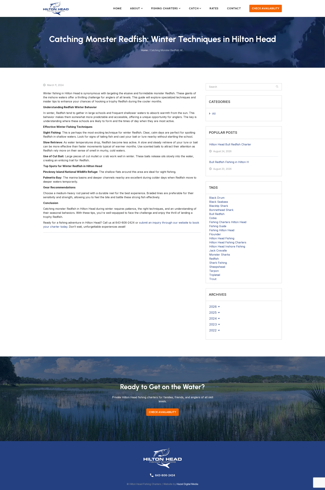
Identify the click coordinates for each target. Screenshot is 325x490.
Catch (194, 8)
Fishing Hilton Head (221, 230)
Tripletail (214, 275)
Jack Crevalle (218, 250)
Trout (212, 279)
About (135, 8)
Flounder (215, 234)
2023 (213, 324)
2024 (213, 318)
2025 (213, 312)
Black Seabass (218, 201)
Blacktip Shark (218, 206)
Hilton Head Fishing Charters (227, 242)
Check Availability (265, 8)
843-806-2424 (165, 475)
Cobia (212, 218)
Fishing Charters (164, 8)
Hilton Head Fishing (221, 238)
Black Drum (216, 197)
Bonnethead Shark (221, 210)
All (213, 113)
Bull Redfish (216, 214)
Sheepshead (217, 266)
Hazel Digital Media (187, 484)
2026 (213, 306)
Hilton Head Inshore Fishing (227, 246)
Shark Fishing (218, 262)
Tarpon (214, 271)
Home (117, 8)
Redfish (214, 258)
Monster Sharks (219, 254)
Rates (214, 8)
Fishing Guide (217, 226)
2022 (213, 330)
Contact (234, 8)
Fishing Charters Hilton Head (227, 222)
